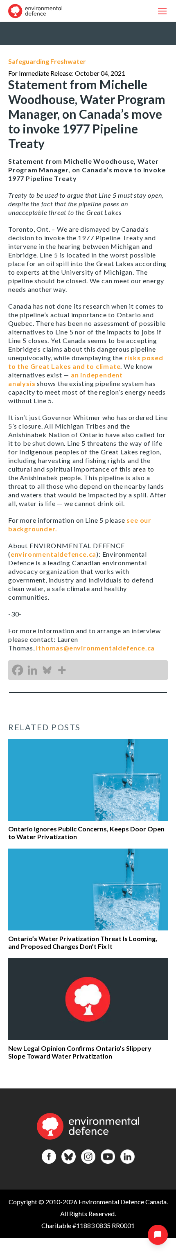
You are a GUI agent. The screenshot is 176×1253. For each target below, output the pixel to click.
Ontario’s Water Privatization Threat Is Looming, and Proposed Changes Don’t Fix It (82, 942)
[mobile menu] (162, 10)
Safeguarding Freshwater (47, 61)
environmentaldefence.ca (53, 554)
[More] (61, 670)
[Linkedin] (32, 670)
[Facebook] (17, 670)
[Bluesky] (47, 670)
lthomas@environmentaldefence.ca (95, 648)
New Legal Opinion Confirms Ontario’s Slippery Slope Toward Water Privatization (79, 1052)
